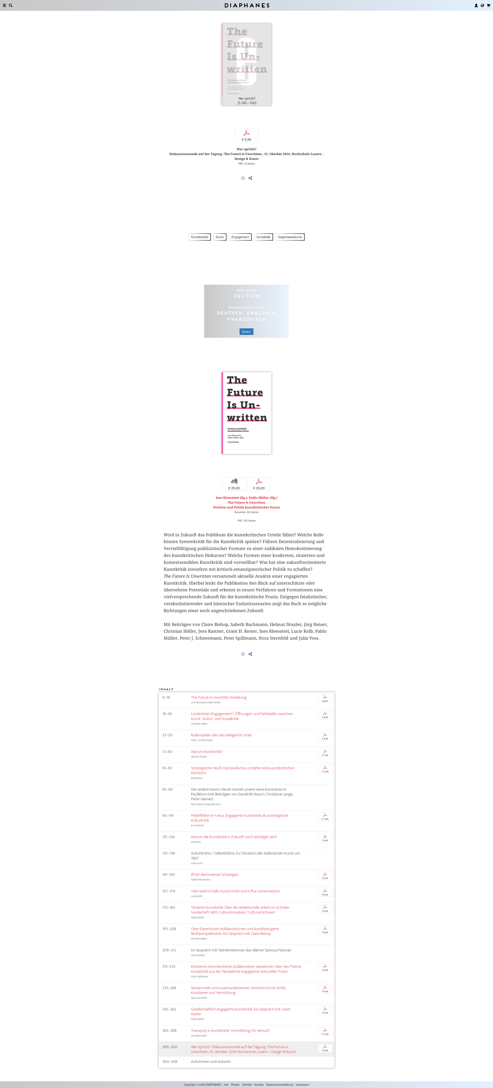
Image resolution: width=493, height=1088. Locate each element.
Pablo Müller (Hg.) (263, 498)
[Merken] (243, 178)
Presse (235, 1084)
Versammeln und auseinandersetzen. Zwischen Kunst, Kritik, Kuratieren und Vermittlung (238, 990)
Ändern (246, 332)
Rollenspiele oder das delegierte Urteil (221, 735)
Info (226, 1084)
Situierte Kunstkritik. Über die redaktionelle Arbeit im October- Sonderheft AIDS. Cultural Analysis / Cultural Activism (240, 910)
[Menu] (4, 5)
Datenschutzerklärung (279, 1084)
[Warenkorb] (488, 5)
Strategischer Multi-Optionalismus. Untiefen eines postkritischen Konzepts (242, 770)
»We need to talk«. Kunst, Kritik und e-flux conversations (235, 891)
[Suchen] (10, 5)
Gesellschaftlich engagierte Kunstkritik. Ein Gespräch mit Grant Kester (241, 1011)
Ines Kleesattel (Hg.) (231, 498)
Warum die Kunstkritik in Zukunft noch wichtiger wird (234, 837)
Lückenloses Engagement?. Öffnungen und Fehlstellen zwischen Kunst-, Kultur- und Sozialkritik (242, 716)
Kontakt (259, 1084)
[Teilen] (250, 178)
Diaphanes (246, 5)
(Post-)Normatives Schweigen (215, 874)
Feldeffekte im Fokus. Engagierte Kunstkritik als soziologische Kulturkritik (239, 818)
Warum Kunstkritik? (207, 751)
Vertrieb (247, 1084)
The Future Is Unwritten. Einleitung (218, 697)
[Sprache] (482, 5)
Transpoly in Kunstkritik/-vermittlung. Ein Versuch (230, 1030)
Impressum (302, 1084)
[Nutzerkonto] (476, 5)
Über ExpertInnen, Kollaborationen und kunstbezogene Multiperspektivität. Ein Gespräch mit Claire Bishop (235, 931)
